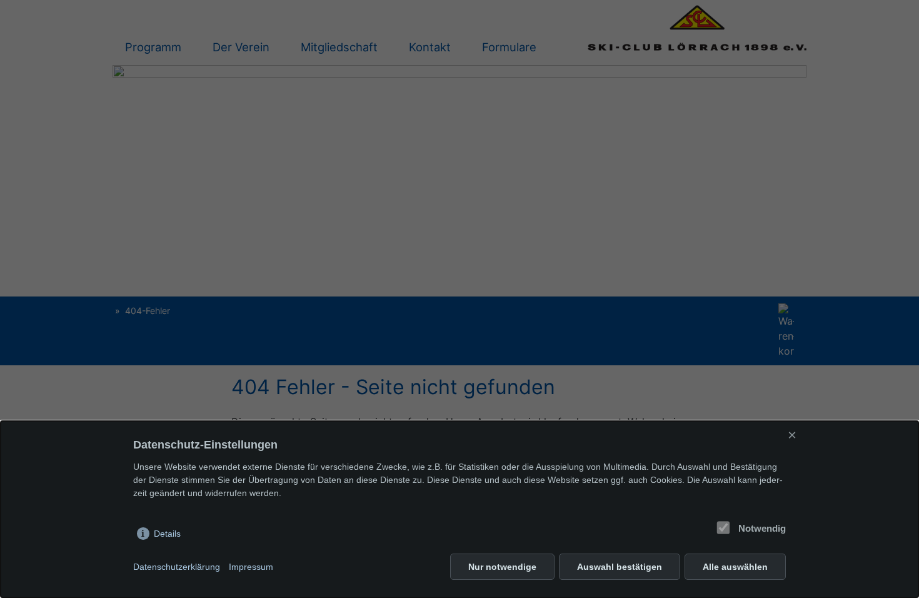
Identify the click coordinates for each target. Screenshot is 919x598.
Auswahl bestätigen (619, 567)
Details (167, 534)
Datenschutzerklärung (176, 567)
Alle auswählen (735, 567)
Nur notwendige (502, 567)
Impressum (251, 567)
